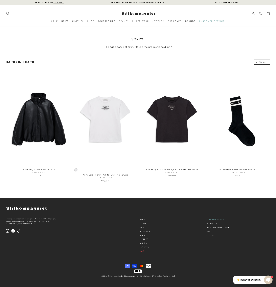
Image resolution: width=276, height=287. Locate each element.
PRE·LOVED (175, 21)
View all (262, 62)
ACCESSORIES (106, 21)
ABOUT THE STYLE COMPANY (219, 227)
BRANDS (190, 21)
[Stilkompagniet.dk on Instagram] (7, 231)
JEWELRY (158, 21)
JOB (208, 231)
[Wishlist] (260, 13)
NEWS (65, 21)
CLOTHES (78, 21)
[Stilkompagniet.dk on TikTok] (18, 231)
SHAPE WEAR (140, 21)
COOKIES (210, 235)
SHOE (90, 21)
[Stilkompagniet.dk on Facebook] (13, 231)
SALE (54, 21)
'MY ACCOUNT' (213, 223)
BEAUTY (124, 21)
